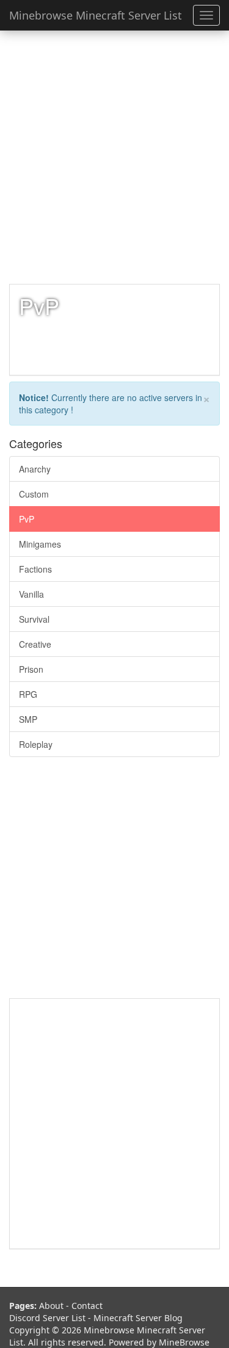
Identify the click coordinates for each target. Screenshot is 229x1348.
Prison (31, 669)
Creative (35, 644)
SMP (28, 719)
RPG (28, 694)
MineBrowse (184, 1342)
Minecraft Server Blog (138, 1318)
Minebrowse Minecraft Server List (95, 15)
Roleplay (36, 744)
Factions (35, 569)
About (51, 1305)
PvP (26, 519)
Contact (87, 1305)
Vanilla (31, 594)
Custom (34, 494)
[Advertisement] (114, 157)
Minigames (40, 544)
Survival (34, 619)
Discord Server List (47, 1318)
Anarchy (35, 469)
